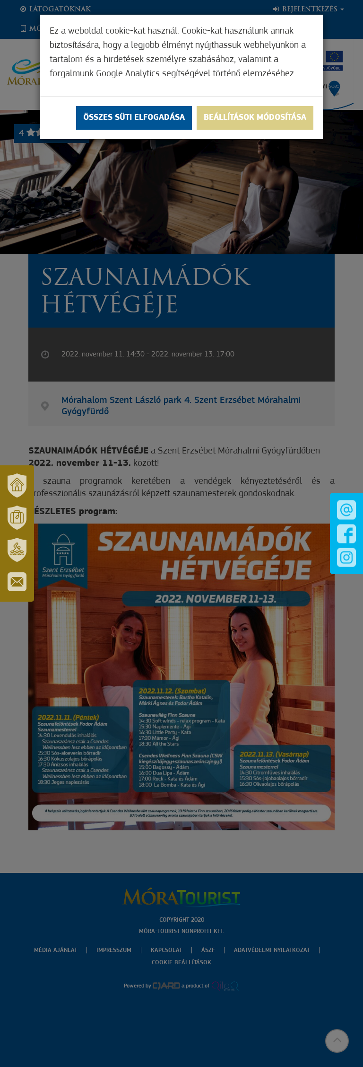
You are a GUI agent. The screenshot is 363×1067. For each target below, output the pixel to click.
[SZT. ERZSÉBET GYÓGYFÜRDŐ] (17, 549)
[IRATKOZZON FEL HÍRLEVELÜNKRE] (17, 581)
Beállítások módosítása (255, 118)
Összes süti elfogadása (134, 118)
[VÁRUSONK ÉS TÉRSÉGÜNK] (17, 485)
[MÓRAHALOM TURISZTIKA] (17, 517)
